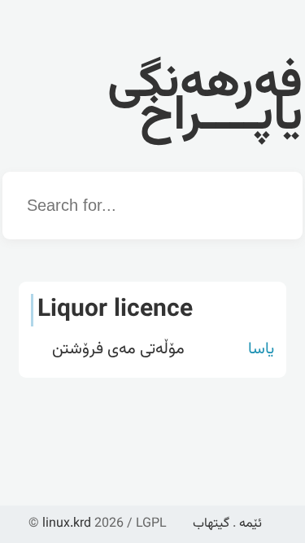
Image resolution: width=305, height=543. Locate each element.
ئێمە (250, 524)
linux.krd (66, 524)
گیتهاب (211, 524)
